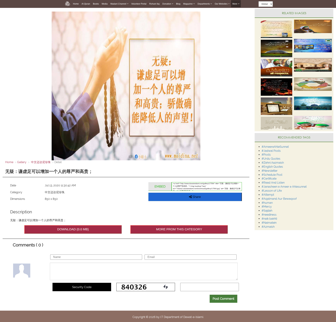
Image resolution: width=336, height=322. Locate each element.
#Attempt (268, 194)
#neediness (269, 214)
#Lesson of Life (272, 190)
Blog (178, 4)
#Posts (266, 154)
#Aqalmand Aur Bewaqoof (279, 198)
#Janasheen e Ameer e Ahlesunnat (284, 186)
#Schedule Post (272, 174)
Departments (204, 4)
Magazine (188, 4)
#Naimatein (269, 222)
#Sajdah (267, 210)
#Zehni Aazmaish (273, 162)
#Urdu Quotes (271, 158)
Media (105, 4)
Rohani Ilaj (154, 4)
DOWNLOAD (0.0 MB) (73, 229)
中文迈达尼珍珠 (40, 162)
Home (76, 4)
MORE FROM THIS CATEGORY (179, 229)
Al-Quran (86, 4)
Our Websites (221, 4)
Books (96, 4)
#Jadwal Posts (271, 150)
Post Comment (223, 298)
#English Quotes (272, 166)
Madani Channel (118, 4)
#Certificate (269, 178)
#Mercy (267, 206)
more (235, 4)
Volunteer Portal (138, 4)
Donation (167, 4)
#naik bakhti (269, 218)
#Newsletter (270, 170)
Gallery (21, 162)
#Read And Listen (273, 182)
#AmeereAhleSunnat (275, 146)
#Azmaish (268, 226)
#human (267, 202)
